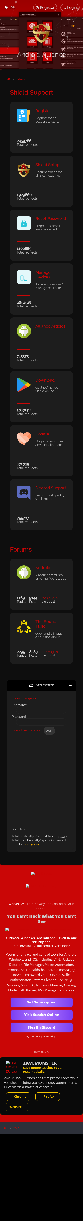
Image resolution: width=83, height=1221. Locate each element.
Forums (21, 549)
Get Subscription (42, 1002)
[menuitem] (10, 7)
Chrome (20, 1096)
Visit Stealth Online (41, 1014)
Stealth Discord (41, 1027)
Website (15, 1107)
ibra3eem (32, 844)
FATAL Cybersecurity (43, 1036)
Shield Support (31, 92)
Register (30, 698)
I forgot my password (27, 730)
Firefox (49, 1096)
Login (16, 698)
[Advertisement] (41, 781)
